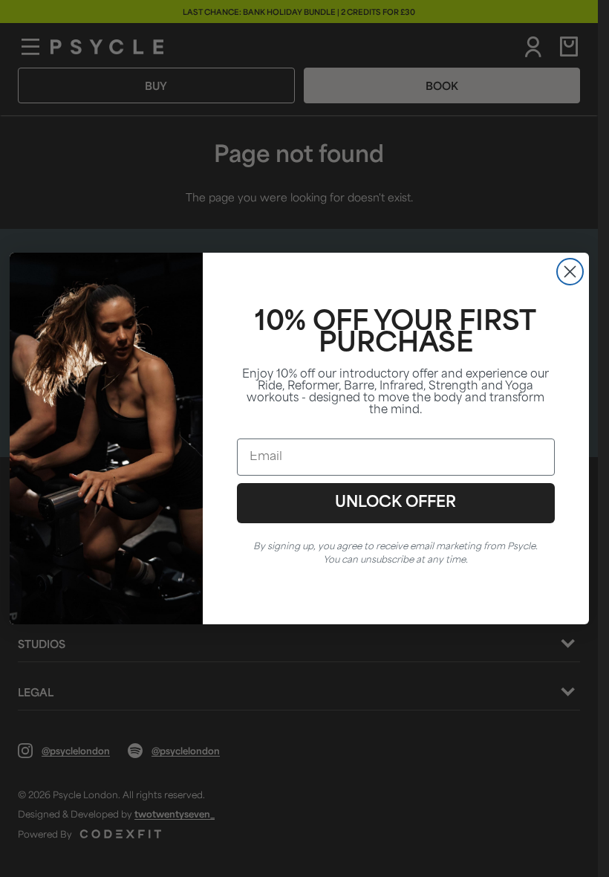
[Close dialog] (570, 272)
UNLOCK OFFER (395, 503)
